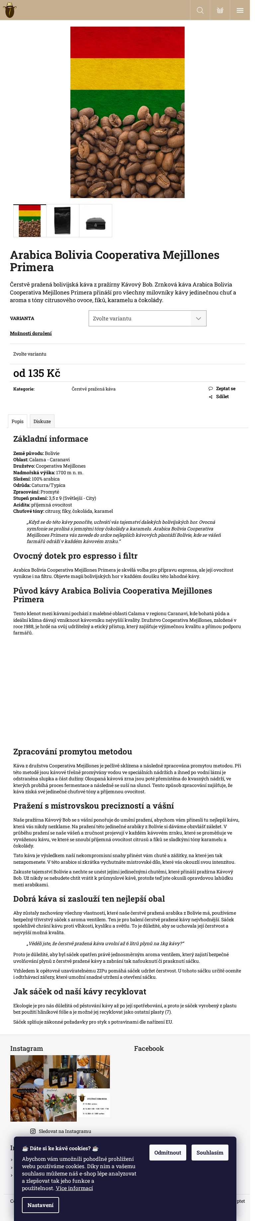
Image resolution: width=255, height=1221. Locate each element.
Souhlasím (210, 1152)
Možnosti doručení (31, 333)
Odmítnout (167, 1152)
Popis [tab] (18, 421)
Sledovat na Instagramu (65, 1131)
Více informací (74, 1187)
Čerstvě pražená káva (94, 389)
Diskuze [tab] (42, 421)
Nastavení (40, 1204)
